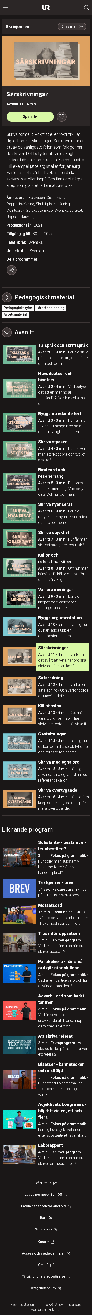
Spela (28, 116)
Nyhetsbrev (43, 1229)
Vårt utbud (43, 1183)
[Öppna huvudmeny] (5, 7)
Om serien (69, 26)
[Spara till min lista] (62, 117)
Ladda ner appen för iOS (43, 1194)
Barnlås (46, 1218)
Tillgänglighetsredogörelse (43, 1276)
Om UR (43, 1265)
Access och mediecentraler (43, 1253)
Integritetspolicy (43, 1288)
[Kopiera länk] (12, 270)
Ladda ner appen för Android (43, 1206)
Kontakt (43, 1242)
